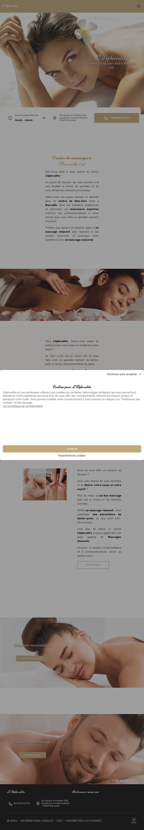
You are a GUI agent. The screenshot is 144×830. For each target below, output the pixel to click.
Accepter (72, 448)
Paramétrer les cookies (72, 455)
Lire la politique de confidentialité (23, 406)
